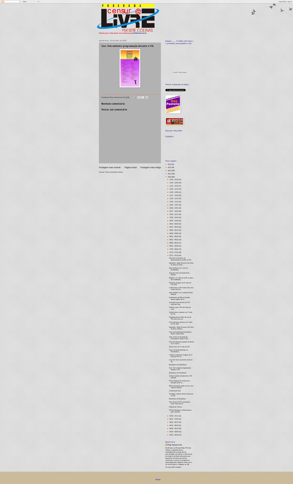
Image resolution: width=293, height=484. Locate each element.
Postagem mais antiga (150, 167)
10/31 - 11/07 (174, 205)
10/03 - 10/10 (174, 217)
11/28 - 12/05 (174, 192)
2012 (169, 170)
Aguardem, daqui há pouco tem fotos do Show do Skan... (181, 264)
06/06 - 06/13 (174, 428)
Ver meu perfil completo (173, 467)
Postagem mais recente (110, 167)
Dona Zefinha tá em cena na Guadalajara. (178, 269)
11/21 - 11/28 (174, 195)
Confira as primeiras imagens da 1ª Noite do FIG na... (180, 355)
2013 (169, 167)
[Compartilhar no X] (143, 97)
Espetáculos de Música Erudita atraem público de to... (179, 298)
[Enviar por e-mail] (138, 97)
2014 (169, 164)
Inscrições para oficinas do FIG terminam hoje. (179, 303)
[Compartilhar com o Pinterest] (147, 97)
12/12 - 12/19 (174, 186)
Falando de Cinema (175, 407)
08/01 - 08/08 (174, 246)
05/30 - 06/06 (174, 432)
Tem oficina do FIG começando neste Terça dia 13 (179, 403)
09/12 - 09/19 (174, 227)
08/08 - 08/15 (174, 243)
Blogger (158, 479)
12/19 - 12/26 (174, 183)
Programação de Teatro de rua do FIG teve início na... (180, 318)
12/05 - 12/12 (174, 189)
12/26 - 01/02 (174, 179)
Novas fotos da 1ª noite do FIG (179, 347)
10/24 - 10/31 (174, 208)
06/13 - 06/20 (174, 425)
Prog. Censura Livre (175, 445)
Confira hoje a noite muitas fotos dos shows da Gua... (181, 288)
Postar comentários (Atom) (114, 172)
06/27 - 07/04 (174, 419)
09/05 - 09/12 (174, 230)
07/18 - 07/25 (174, 252)
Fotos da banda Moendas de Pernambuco (178, 351)
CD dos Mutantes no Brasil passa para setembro (180, 411)
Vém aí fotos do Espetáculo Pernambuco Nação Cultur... (179, 338)
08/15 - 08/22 (174, 240)
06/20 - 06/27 (174, 422)
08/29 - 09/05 (174, 233)
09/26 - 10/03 (174, 221)
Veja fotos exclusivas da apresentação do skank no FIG (180, 259)
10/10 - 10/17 (174, 214)
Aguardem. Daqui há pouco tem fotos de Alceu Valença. (181, 328)
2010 (169, 177)
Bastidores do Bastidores (177, 399)
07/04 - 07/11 (174, 416)
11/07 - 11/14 (174, 202)
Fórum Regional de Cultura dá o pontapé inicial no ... (179, 381)
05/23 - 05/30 (174, 435)
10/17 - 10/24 (174, 211)
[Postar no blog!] (140, 97)
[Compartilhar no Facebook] (145, 97)
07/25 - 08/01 (174, 249)
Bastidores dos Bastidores (178, 365)
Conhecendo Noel (175, 391)
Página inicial (131, 167)
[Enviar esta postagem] (134, 97)
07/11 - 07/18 (174, 255)
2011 (169, 174)
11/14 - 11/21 (174, 198)
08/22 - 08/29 (174, 236)
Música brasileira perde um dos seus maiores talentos (181, 386)
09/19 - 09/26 (174, 224)
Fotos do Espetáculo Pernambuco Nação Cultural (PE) (180, 333)
